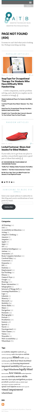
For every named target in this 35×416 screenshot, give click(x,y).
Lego (3, 294)
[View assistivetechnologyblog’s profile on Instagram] (7, 182)
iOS (21, 366)
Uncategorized (7, 329)
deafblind (27, 361)
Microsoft (5, 301)
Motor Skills (6, 306)
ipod (2, 370)
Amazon (5, 237)
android (21, 352)
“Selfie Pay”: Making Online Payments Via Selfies (17, 167)
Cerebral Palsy (7, 258)
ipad (24, 366)
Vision (4, 334)
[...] (16, 95)
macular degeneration (26, 373)
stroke (19, 387)
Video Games (7, 331)
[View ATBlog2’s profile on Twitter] (4, 182)
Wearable (5, 336)
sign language (5, 384)
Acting (4, 232)
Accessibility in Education (11, 230)
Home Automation (9, 284)
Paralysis (5, 313)
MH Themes (5, 411)
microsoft (4, 377)
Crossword (6, 261)
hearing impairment (21, 363)
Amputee (5, 239)
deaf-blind (19, 361)
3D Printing (6, 225)
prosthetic (5, 382)
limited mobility (5, 373)
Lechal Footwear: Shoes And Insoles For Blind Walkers (16, 148)
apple (25, 352)
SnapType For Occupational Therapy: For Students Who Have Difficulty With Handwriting (16, 82)
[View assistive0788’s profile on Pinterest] (9, 182)
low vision (15, 373)
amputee (14, 352)
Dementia (5, 263)
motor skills (21, 376)
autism (26, 354)
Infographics (6, 287)
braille (22, 358)
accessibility (6, 352)
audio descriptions (17, 354)
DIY (3, 265)
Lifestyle (5, 296)
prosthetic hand (23, 382)
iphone (29, 366)
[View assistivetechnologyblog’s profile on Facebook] (2, 182)
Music (4, 308)
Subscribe (8, 207)
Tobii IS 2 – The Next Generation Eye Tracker (16, 169)
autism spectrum (7, 358)
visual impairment (12, 390)
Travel (4, 327)
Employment (7, 270)
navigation (20, 379)
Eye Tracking (6, 272)
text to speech (25, 387)
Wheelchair (6, 341)
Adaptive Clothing (9, 235)
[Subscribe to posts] (3, 404)
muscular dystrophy (9, 379)
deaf (12, 360)
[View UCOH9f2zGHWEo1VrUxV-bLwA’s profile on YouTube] (11, 182)
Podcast (4, 317)
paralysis (28, 379)
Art (3, 246)
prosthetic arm (13, 382)
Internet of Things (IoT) (10, 289)
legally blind (26, 369)
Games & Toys (7, 277)
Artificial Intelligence (10, 249)
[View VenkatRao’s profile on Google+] (14, 182)
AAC (3, 228)
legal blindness (11, 369)
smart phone (11, 384)
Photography (6, 315)
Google (4, 280)
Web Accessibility (8, 339)
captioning (26, 358)
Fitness (4, 275)
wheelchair (7, 393)
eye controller (5, 363)
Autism (4, 251)
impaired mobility (10, 366)
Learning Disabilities (10, 291)
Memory (5, 298)
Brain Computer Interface (11, 256)
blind (16, 357)
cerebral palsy (6, 361)
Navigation (6, 310)
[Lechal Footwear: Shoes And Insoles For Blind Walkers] (17, 140)
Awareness (6, 254)
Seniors (4, 322)
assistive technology (6, 354)
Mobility (5, 303)
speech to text (17, 384)
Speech (4, 324)
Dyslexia (5, 268)
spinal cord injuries (9, 387)
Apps (4, 244)
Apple (4, 242)
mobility (11, 376)
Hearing (5, 282)
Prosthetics (6, 320)
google (11, 363)
